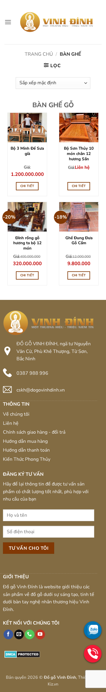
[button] (7, 22)
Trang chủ (39, 54)
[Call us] (29, 635)
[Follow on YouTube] (40, 635)
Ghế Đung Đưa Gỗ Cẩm (78, 240)
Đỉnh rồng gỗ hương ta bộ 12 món (27, 243)
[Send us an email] (19, 635)
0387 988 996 (32, 373)
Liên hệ (11, 423)
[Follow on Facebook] (8, 635)
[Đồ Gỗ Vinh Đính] (56, 22)
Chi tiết (27, 186)
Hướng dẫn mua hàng (25, 441)
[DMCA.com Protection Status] (22, 654)
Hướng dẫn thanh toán (26, 450)
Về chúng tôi (16, 414)
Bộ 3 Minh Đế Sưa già (27, 151)
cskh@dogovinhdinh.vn (40, 390)
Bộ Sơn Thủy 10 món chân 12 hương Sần (79, 153)
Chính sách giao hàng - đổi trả (34, 432)
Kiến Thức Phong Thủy (26, 459)
